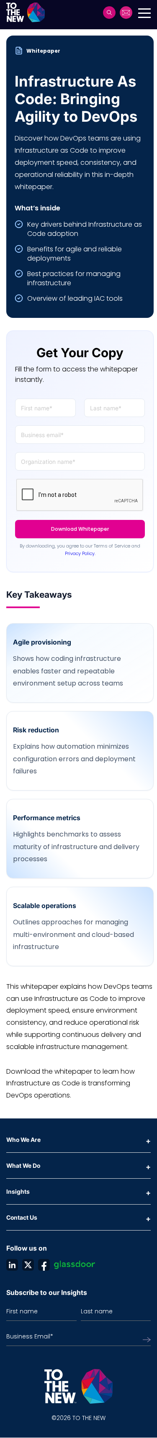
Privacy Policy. (80, 553)
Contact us (126, 12)
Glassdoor (74, 1265)
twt (28, 1265)
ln (12, 1265)
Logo (28, 12)
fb (44, 1265)
